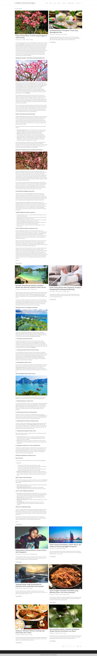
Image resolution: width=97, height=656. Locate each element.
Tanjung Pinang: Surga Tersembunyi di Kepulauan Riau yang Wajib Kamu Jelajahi (30, 585)
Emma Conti (19, 39)
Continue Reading (19, 263)
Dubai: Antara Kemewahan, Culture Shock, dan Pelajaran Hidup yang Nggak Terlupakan (65, 545)
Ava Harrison (19, 554)
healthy (68, 291)
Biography (33, 554)
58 (77, 646)
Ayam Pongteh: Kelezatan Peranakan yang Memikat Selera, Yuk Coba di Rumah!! (64, 591)
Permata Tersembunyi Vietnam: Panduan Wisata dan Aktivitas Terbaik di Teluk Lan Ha (31, 286)
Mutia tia (52, 34)
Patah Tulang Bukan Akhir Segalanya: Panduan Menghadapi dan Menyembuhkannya (65, 288)
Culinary (67, 594)
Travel (35, 289)
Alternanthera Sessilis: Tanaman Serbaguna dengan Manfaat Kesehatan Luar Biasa (64, 630)
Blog (32, 39)
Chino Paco (53, 291)
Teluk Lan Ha (36, 295)
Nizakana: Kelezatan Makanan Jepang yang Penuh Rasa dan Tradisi (30, 632)
